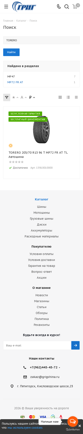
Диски (41, 224)
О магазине (41, 288)
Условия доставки (41, 260)
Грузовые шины (41, 218)
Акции (41, 278)
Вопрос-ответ (41, 272)
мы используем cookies (25, 428)
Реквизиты (42, 325)
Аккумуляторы (41, 230)
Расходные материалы (41, 236)
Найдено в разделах (23, 66)
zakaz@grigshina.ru (45, 377)
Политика (41, 319)
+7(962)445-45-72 (43, 367)
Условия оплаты (41, 254)
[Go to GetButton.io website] (73, 429)
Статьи (41, 307)
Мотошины (41, 213)
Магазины (41, 301)
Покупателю (41, 246)
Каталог (41, 199)
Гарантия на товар (41, 266)
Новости (41, 295)
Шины (41, 207)
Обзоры (41, 313)
